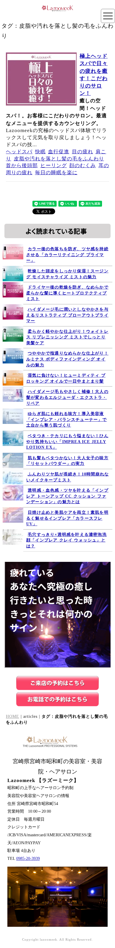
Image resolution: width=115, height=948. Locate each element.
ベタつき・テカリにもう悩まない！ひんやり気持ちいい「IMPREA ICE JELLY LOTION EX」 (67, 442)
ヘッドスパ (19, 151)
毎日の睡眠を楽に (56, 172)
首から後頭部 (22, 165)
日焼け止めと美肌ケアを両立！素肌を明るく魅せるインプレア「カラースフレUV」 (67, 518)
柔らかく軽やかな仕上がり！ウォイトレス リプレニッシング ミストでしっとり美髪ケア (67, 337)
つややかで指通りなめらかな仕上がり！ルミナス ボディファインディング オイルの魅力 (67, 359)
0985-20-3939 (28, 858)
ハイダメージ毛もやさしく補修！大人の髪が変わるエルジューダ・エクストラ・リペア (67, 397)
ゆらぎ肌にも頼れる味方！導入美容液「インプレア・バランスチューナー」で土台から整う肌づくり (66, 419)
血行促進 (58, 151)
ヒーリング (53, 165)
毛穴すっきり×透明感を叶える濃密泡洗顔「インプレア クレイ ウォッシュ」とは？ (66, 540)
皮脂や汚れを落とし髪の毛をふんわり (59, 159)
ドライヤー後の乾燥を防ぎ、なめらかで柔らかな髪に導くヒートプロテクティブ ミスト (67, 293)
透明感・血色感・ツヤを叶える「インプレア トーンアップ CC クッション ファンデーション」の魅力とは (67, 496)
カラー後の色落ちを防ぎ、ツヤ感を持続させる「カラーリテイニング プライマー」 (67, 255)
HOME (12, 716)
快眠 (40, 151)
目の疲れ (82, 151)
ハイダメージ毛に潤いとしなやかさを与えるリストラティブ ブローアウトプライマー (67, 315)
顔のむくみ (82, 165)
